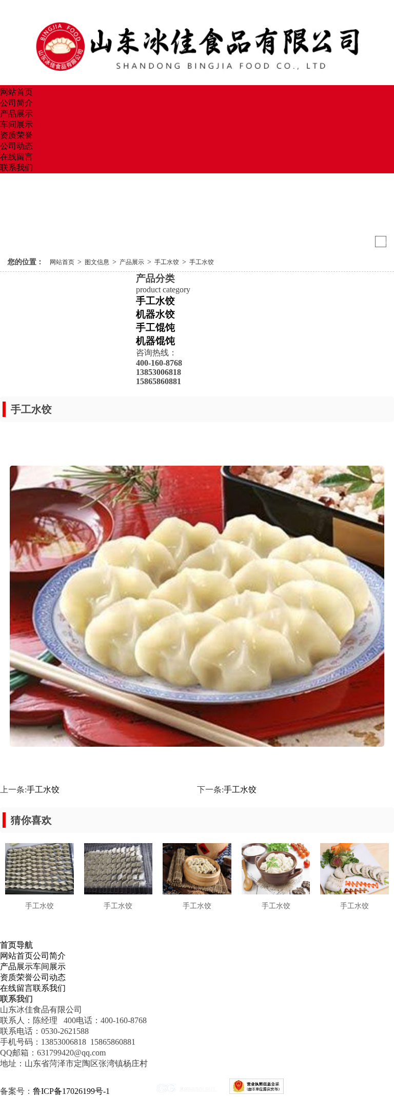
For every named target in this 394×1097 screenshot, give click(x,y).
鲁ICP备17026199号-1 (71, 1091)
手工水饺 (166, 262)
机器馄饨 (155, 340)
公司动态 (16, 146)
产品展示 (16, 113)
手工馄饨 (155, 327)
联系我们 (16, 167)
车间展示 (16, 124)
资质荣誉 (16, 135)
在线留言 (16, 156)
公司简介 (16, 102)
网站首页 (16, 92)
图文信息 (97, 262)
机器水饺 (155, 314)
